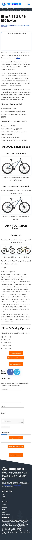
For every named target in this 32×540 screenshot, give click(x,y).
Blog (3, 509)
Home (3, 494)
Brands (4, 504)
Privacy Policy (17, 485)
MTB (3, 499)
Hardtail (23, 25)
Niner (18, 58)
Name (3, 406)
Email (3, 413)
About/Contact (6, 514)
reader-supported (18, 8)
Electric (4, 496)
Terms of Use (7, 485)
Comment (5, 389)
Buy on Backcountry (15, 364)
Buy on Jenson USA (16, 353)
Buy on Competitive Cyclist (15, 358)
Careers (4, 512)
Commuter (5, 502)
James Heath (5, 25)
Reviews (5, 26)
